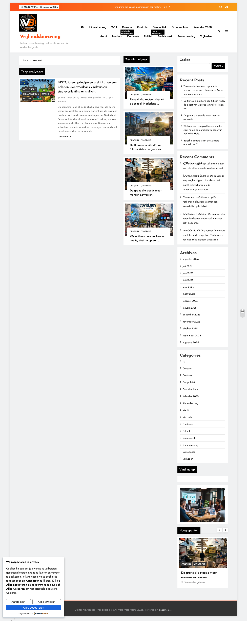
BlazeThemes (165, 609)
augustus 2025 (191, 342)
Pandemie (133, 36)
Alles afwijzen (46, 601)
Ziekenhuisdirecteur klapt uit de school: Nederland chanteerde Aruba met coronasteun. (147, 105)
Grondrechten (180, 27)
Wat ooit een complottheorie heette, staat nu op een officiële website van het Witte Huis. (148, 242)
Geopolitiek (160, 27)
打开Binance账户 (192, 163)
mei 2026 (188, 280)
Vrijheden (206, 36)
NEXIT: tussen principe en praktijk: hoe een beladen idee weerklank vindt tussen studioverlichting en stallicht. (87, 87)
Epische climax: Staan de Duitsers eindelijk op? (201, 142)
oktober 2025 (190, 328)
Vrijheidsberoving (40, 36)
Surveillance (189, 452)
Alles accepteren (33, 607)
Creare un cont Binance (196, 197)
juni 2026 (188, 273)
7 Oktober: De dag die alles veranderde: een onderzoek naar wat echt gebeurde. (204, 218)
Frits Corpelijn (68, 97)
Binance (187, 214)
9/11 (114, 27)
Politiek (149, 36)
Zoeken (185, 60)
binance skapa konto (194, 176)
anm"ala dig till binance (196, 230)
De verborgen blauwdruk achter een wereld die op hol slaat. (200, 201)
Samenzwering (186, 36)
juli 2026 (188, 266)
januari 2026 (190, 308)
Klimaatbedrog (97, 27)
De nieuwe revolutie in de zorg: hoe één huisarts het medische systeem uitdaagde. (204, 235)
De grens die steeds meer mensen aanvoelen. (138, 7)
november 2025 (191, 322)
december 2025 (191, 314)
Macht (103, 36)
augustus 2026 (191, 259)
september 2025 (192, 335)
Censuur (127, 27)
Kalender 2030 (203, 27)
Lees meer (63, 136)
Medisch (118, 36)
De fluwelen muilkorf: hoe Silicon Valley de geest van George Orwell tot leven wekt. (148, 149)
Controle (142, 27)
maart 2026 (189, 294)
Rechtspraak (165, 36)
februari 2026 (190, 301)
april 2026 (188, 287)
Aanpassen (18, 601)
